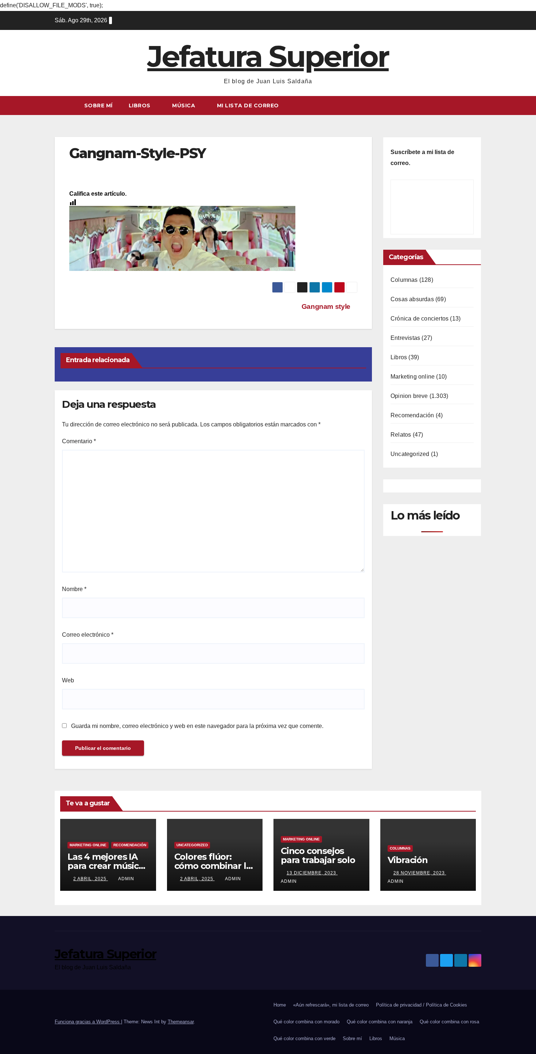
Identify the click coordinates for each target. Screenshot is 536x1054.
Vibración (408, 860)
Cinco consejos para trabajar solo (318, 855)
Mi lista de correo (248, 105)
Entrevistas (405, 338)
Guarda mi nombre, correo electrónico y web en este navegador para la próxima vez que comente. (197, 726)
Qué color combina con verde (304, 1038)
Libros (140, 105)
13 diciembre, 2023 (312, 872)
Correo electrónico (87, 635)
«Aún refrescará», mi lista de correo (331, 1005)
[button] (476, 105)
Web (68, 680)
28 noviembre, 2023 (419, 872)
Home (279, 1005)
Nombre (74, 589)
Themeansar (181, 1021)
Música (184, 105)
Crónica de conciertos (419, 318)
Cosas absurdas (412, 299)
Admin (126, 878)
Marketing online (413, 376)
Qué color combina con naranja (379, 1021)
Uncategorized (410, 454)
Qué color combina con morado (306, 1021)
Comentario (79, 441)
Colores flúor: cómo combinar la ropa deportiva (212, 865)
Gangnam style (327, 306)
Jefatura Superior (268, 56)
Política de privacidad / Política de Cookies (421, 1005)
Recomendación (412, 415)
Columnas (404, 280)
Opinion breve (409, 396)
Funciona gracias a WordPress (88, 1021)
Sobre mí (98, 105)
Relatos (401, 435)
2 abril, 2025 (90, 878)
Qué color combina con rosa (449, 1021)
